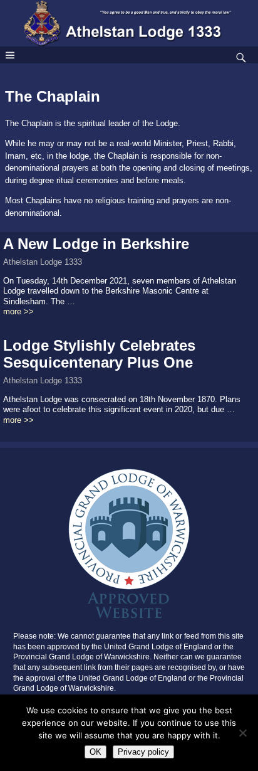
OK (95, 752)
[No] (242, 732)
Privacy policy (143, 752)
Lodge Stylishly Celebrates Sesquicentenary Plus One (99, 354)
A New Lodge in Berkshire (96, 243)
